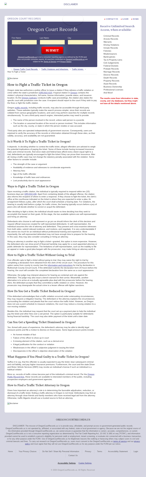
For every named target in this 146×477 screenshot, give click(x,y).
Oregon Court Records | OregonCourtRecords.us (73, 19)
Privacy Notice (65, 62)
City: (70, 38)
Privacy (88, 451)
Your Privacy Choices (27, 451)
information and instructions (60, 265)
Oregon (73, 93)
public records (21, 107)
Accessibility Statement (118, 451)
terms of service (120, 441)
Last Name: (44, 38)
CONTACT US (112, 19)
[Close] (139, 4)
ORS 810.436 (30, 194)
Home (136, 19)
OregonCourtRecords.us (27, 57)
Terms (99, 451)
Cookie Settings (85, 463)
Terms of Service (50, 62)
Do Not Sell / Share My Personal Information (60, 451)
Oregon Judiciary (29, 98)
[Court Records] (8, 69)
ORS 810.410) (45, 93)
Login (125, 19)
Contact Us (73, 455)
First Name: (16, 38)
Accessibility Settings (67, 463)
